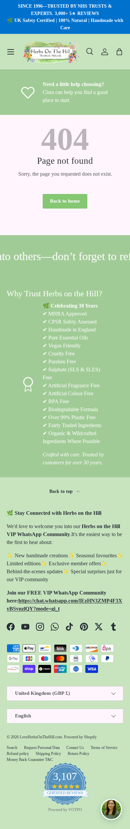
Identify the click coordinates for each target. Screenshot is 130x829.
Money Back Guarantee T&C (30, 759)
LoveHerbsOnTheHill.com (41, 737)
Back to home (65, 201)
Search (12, 747)
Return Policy (78, 753)
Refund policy (18, 753)
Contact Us (75, 747)
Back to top (61, 491)
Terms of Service (104, 747)
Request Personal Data (42, 747)
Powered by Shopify (80, 737)
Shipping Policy (48, 753)
